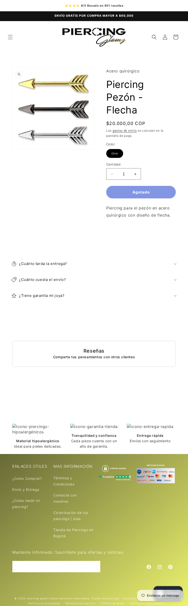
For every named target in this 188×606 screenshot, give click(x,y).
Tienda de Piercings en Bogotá (73, 533)
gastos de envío (125, 130)
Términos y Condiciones (64, 481)
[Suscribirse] (94, 566)
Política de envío (112, 603)
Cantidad (113, 164)
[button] (10, 37)
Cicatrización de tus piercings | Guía (70, 515)
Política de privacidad (44, 603)
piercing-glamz (38, 598)
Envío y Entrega (25, 489)
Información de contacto (146, 603)
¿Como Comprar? (27, 478)
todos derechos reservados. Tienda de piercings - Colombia (94, 598)
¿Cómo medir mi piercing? (26, 503)
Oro (117, 154)
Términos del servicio (80, 603)
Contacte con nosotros (65, 498)
